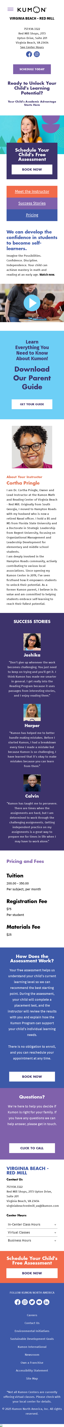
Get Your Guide (32, 404)
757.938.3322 (32, 29)
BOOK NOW (32, 169)
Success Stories (32, 203)
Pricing (32, 215)
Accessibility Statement (32, 1370)
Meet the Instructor (32, 192)
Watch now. (47, 274)
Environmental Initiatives (32, 1331)
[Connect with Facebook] (29, 56)
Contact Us (32, 1323)
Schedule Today (32, 69)
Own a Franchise (32, 1362)
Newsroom (32, 1354)
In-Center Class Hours (24, 1224)
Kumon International (32, 1347)
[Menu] (12, 9)
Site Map (32, 1378)
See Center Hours (32, 47)
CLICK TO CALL (32, 1148)
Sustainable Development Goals (32, 1339)
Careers (32, 1315)
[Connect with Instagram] (37, 56)
